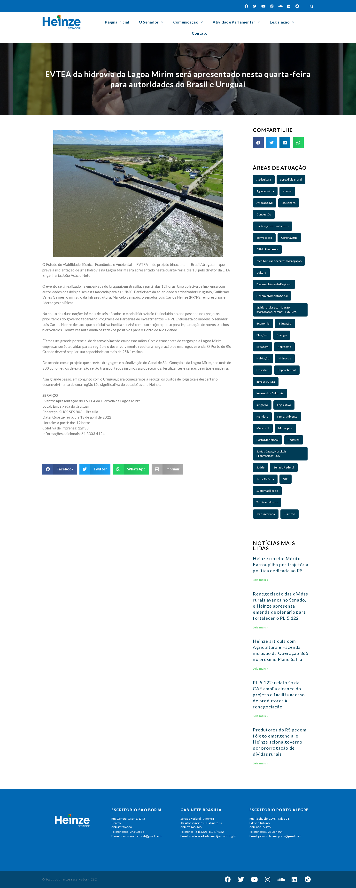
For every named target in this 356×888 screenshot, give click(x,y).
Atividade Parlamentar (234, 22)
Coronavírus (289, 237)
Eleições (262, 335)
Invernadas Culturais (269, 393)
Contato (200, 33)
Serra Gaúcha (265, 479)
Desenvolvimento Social (272, 296)
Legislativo (284, 405)
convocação (264, 237)
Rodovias (294, 440)
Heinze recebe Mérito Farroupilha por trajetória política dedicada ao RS (280, 564)
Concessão (263, 214)
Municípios (285, 428)
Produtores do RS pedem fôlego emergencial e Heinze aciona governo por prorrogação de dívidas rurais (279, 742)
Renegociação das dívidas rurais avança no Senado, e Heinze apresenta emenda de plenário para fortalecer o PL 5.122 (280, 606)
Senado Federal (284, 467)
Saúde (260, 467)
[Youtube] (263, 6)
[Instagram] (272, 6)
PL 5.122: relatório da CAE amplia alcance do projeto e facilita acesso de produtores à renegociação (279, 694)
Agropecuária (265, 191)
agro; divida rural (291, 179)
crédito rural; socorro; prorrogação (279, 261)
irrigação (262, 405)
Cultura (261, 272)
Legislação (280, 22)
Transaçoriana (265, 514)
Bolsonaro (288, 203)
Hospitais (262, 370)
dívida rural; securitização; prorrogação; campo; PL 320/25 (276, 310)
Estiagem (262, 347)
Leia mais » (260, 580)
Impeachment (287, 370)
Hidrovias (285, 358)
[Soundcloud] (280, 6)
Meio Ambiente (287, 416)
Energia (282, 335)
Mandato (262, 416)
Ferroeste (284, 347)
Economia (263, 323)
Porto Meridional (267, 440)
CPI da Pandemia (267, 249)
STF (285, 479)
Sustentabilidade (267, 490)
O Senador (149, 22)
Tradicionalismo (266, 502)
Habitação (262, 358)
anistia (287, 191)
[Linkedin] (289, 6)
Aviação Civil (264, 203)
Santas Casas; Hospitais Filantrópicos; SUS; (271, 454)
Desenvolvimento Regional (273, 284)
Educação (285, 323)
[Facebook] (246, 6)
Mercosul (262, 428)
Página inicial (117, 22)
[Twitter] (255, 6)
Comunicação (185, 22)
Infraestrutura (265, 381)
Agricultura (263, 179)
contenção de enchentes (272, 226)
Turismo (289, 514)
